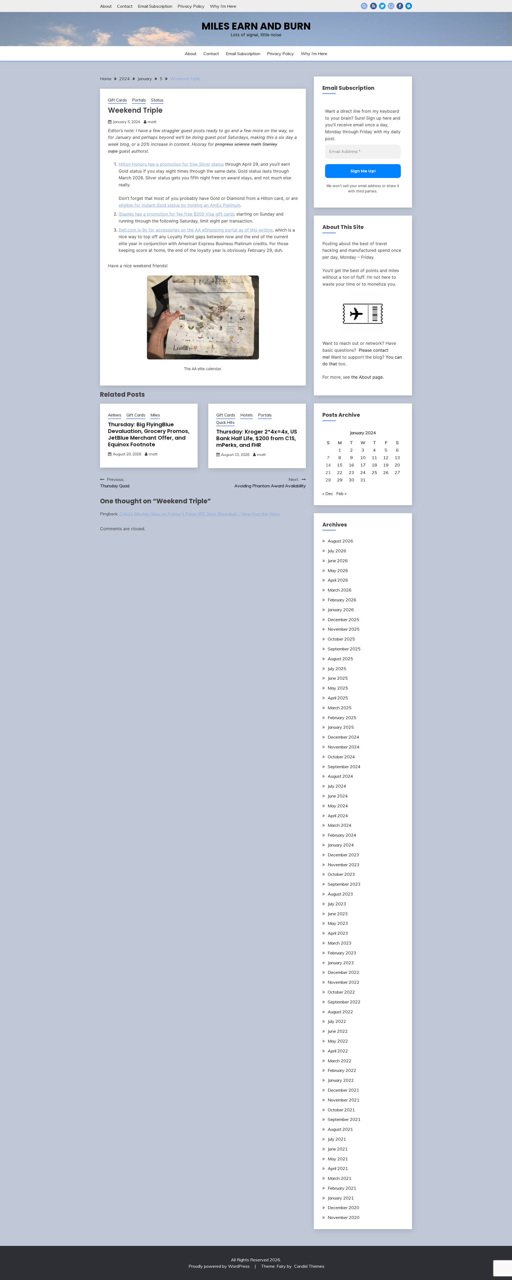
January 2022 (341, 1080)
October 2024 (341, 756)
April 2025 (338, 697)
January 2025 (341, 727)
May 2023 (338, 923)
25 (374, 472)
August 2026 (340, 541)
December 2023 (343, 854)
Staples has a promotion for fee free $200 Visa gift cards (177, 214)
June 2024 (338, 796)
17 (363, 465)
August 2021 (340, 1129)
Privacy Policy (191, 6)
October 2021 (341, 1109)
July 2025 (337, 668)
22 (339, 472)
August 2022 (340, 1011)
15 (339, 465)
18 (374, 465)
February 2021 (342, 1188)
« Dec (327, 493)
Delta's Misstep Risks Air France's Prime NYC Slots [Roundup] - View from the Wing (199, 513)
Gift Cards (117, 100)
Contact (125, 6)
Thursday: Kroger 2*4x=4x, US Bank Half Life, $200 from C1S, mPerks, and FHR (256, 438)
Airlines (114, 415)
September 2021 (344, 1119)
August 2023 (340, 894)
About (106, 6)
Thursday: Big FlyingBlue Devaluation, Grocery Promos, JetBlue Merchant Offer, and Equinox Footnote (148, 434)
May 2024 (338, 805)
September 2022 (344, 1001)
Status (157, 100)
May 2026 (338, 570)
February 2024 (342, 835)
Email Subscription (155, 6)
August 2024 (340, 776)
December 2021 (343, 1090)
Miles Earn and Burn (256, 26)
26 (386, 472)
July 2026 (337, 550)
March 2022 (339, 1060)
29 (339, 480)
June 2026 (338, 560)
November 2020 (343, 1217)
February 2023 (342, 952)
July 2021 (337, 1139)
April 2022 (338, 1051)
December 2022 (343, 972)
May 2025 (338, 688)
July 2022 (337, 1021)
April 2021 (338, 1168)
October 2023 (341, 874)
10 (363, 457)
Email (391, 6)
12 (386, 457)
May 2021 (338, 1158)
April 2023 (338, 933)
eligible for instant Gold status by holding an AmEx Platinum (179, 205)
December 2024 (343, 737)
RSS (373, 6)
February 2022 (342, 1070)
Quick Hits (225, 422)
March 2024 (339, 825)
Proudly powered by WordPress (220, 1266)
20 (397, 465)
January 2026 (341, 609)
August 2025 (340, 658)
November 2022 (343, 982)
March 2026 (339, 590)
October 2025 (341, 639)
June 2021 (338, 1149)
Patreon (408, 6)
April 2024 (338, 815)
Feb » (341, 493)
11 (374, 457)
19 (386, 465)
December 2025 (343, 619)
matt (152, 121)
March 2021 (339, 1178)
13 (397, 457)
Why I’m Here (223, 6)
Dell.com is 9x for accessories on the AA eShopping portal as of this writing (196, 230)
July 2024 (337, 786)
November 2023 (343, 864)
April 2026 (338, 580)
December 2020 (343, 1207)
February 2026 (342, 599)
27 (397, 472)
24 (363, 472)
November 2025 (343, 629)
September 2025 (344, 648)
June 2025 (338, 678)
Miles (155, 415)
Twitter (382, 6)
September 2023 (344, 884)
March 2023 (339, 943)
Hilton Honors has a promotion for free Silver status (171, 164)
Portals (139, 100)
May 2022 (338, 1041)
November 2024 (343, 747)
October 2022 (341, 992)
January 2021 (341, 1198)
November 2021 (343, 1100)
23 (351, 472)
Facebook (400, 6)
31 (363, 480)
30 (351, 480)
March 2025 (339, 707)
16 (351, 465)
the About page (367, 377)
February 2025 (342, 717)
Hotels (246, 415)
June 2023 (338, 913)
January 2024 (341, 845)
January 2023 (341, 962)
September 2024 (344, 766)
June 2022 (338, 1031)
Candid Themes (309, 1266)
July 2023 (337, 903)
